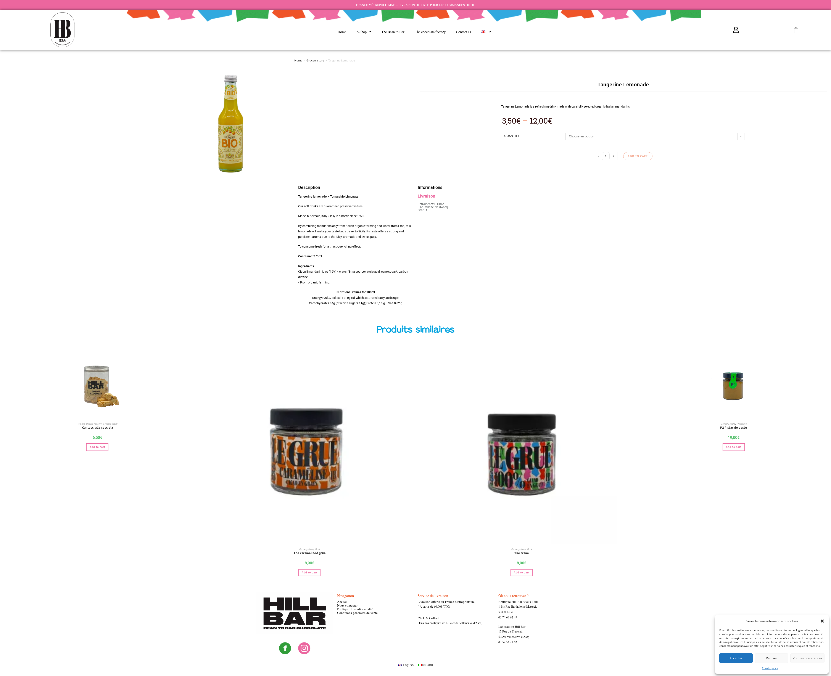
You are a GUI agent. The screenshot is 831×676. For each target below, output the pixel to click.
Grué (317, 549)
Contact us (463, 31)
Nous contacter (347, 605)
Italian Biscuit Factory (89, 423)
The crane (521, 553)
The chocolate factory (430, 31)
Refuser (771, 658)
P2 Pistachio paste (733, 427)
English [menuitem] (408, 665)
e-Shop (362, 31)
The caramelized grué (309, 553)
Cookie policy (770, 668)
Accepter (736, 658)
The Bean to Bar (392, 31)
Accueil (342, 601)
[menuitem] (486, 31)
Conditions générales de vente (357, 612)
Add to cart (638, 156)
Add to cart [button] (97, 447)
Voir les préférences (807, 658)
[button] (822, 621)
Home (342, 31)
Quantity (511, 136)
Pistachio (741, 423)
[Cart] (796, 30)
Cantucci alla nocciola (97, 427)
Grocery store (315, 60)
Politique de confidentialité (355, 609)
